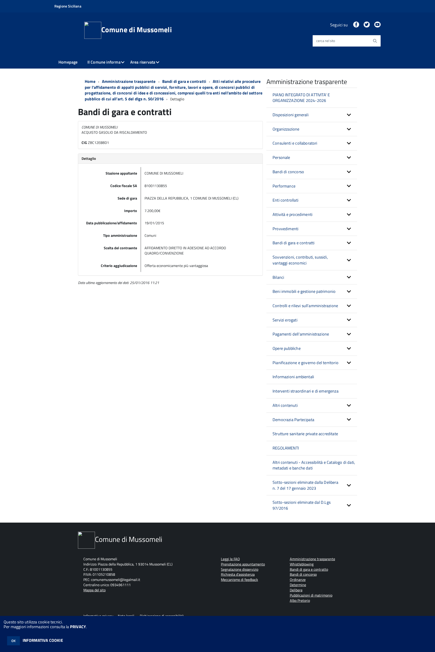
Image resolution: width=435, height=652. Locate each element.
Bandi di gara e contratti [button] (294, 243)
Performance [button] (284, 186)
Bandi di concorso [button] (288, 172)
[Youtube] (377, 25)
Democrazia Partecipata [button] (293, 420)
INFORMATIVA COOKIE (43, 640)
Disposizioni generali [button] (291, 115)
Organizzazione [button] (286, 129)
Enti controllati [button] (285, 200)
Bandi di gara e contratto (309, 569)
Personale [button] (281, 157)
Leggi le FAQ (230, 559)
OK (13, 640)
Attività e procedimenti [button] (292, 214)
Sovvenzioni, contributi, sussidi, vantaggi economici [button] (300, 260)
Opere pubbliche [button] (287, 348)
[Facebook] (356, 25)
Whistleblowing (302, 564)
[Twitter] (367, 25)
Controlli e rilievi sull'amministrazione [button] (305, 306)
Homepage (67, 62)
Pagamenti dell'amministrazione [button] (301, 334)
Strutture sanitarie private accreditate (305, 434)
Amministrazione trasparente (129, 81)
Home (90, 81)
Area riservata (142, 62)
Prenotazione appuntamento (243, 564)
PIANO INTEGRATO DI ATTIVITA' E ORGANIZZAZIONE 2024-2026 (301, 98)
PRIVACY (78, 627)
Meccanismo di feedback (239, 579)
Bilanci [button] (278, 277)
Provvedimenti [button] (285, 229)
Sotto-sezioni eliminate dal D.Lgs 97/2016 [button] (302, 505)
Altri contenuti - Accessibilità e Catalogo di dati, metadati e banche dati (314, 465)
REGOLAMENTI (286, 448)
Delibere (296, 590)
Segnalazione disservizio (239, 569)
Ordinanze (298, 579)
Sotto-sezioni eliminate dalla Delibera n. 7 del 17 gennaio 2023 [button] (305, 485)
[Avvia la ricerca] (375, 40)
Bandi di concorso (303, 574)
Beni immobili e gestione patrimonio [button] (304, 291)
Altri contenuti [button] (285, 405)
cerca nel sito (325, 40)
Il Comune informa (104, 62)
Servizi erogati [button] (285, 320)
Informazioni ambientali (293, 377)
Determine (298, 585)
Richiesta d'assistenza (238, 574)
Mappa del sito (94, 590)
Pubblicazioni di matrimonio (311, 595)
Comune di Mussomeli (136, 29)
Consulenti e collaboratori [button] (295, 143)
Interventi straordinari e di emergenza (305, 391)
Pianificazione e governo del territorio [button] (305, 363)
